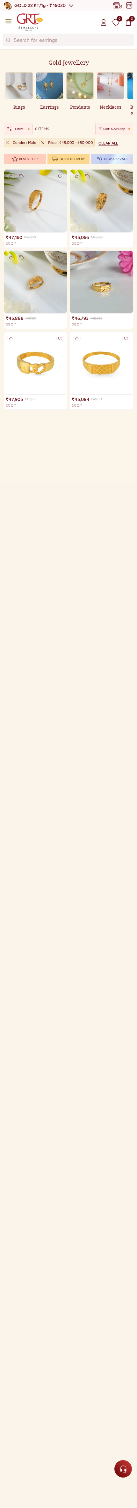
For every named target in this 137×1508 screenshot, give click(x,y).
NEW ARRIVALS (115, 159)
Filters (19, 129)
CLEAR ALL (108, 143)
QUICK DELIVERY (72, 159)
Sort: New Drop (114, 129)
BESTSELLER (28, 159)
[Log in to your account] (103, 22)
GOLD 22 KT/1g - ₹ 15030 (40, 5)
